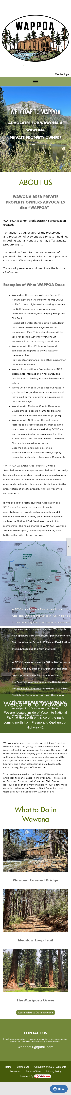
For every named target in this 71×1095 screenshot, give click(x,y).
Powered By (27, 1076)
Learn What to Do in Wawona (35, 1012)
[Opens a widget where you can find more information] (59, 1089)
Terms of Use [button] (33, 1071)
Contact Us (23, 1066)
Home (8, 1066)
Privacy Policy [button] (53, 1071)
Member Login (62, 74)
